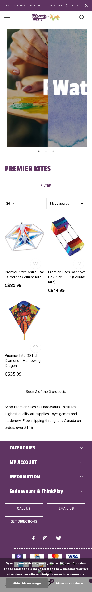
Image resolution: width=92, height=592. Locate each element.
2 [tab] (46, 151)
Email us (66, 508)
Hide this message (27, 583)
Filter (45, 185)
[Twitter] (58, 538)
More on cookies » (69, 583)
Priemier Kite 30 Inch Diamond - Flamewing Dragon (23, 360)
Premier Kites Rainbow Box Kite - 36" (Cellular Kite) (66, 277)
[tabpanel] (25, 88)
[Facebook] (33, 538)
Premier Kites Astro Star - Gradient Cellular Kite (24, 274)
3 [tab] (53, 151)
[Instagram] (45, 538)
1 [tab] (39, 151)
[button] (7, 17)
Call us (23, 508)
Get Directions (23, 522)
